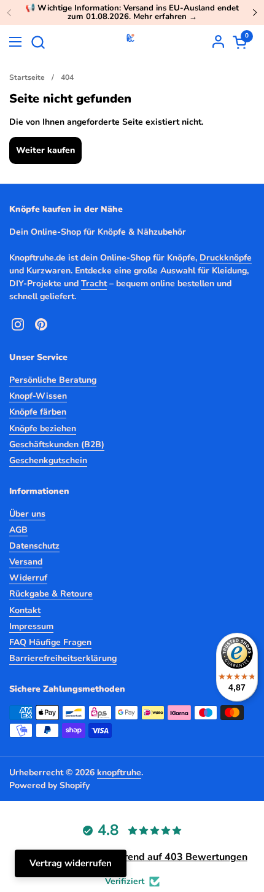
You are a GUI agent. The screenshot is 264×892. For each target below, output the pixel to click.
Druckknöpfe (226, 258)
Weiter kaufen (45, 150)
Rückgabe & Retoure (51, 594)
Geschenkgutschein (48, 460)
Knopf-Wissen (38, 396)
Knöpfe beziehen (42, 428)
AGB (18, 530)
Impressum (31, 626)
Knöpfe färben (37, 412)
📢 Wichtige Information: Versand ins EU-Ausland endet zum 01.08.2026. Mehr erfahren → (132, 13)
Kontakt (25, 610)
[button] (37, 42)
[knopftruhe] (130, 41)
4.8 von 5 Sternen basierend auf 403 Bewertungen (132, 857)
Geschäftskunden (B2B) (56, 444)
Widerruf (28, 578)
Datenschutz (34, 546)
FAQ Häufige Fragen (50, 642)
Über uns (27, 514)
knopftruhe (119, 772)
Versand (25, 562)
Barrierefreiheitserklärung (63, 658)
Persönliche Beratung (52, 380)
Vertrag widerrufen (70, 863)
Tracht (94, 283)
